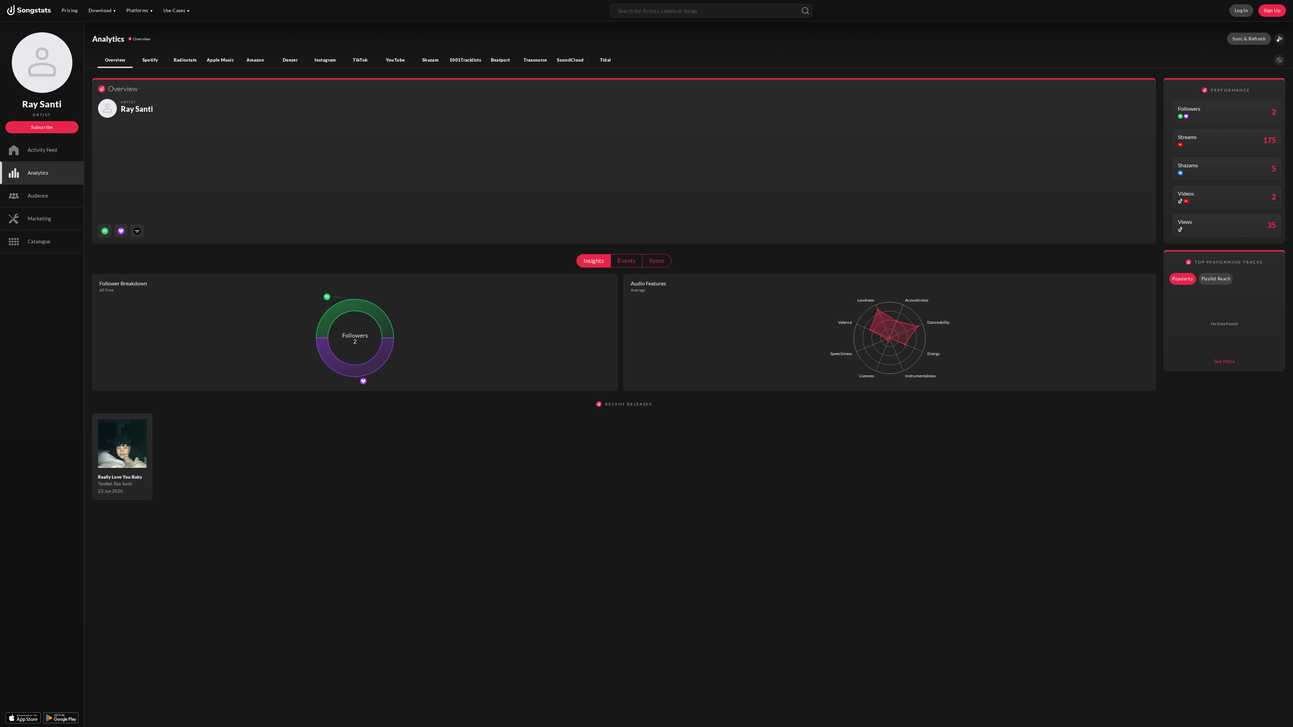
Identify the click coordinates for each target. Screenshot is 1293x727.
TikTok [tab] (360, 60)
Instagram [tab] (325, 60)
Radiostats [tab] (185, 60)
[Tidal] (137, 231)
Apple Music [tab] (220, 60)
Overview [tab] (115, 60)
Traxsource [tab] (535, 60)
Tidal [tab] (605, 60)
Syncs (656, 260)
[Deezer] (121, 231)
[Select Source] (1279, 60)
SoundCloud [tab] (570, 60)
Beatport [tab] (500, 60)
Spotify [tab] (150, 60)
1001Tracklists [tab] (465, 60)
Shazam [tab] (430, 60)
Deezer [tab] (290, 60)
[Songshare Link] (1279, 38)
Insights (594, 260)
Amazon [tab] (255, 60)
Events (626, 260)
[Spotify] (104, 231)
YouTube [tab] (395, 60)
